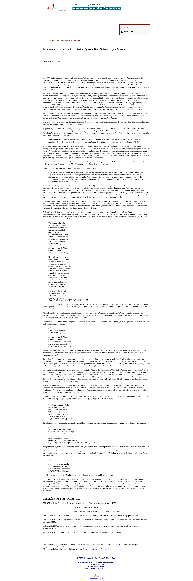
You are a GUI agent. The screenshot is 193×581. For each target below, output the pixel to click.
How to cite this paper (132, 31)
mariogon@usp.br (96, 579)
